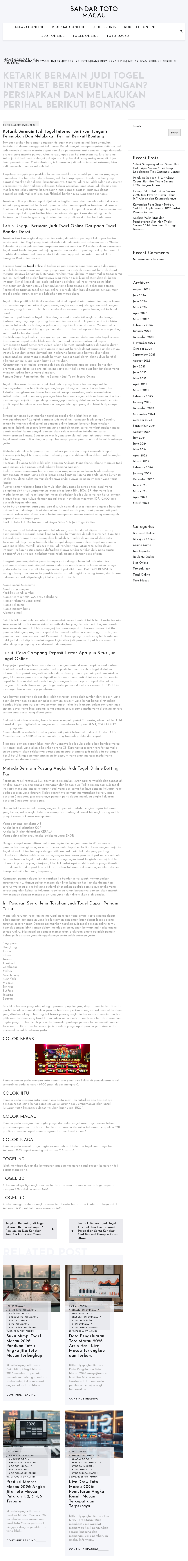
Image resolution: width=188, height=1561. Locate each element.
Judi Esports (104, 27)
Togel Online (86, 36)
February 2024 (143, 467)
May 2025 (140, 378)
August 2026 (142, 289)
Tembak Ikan (141, 568)
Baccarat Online (28, 27)
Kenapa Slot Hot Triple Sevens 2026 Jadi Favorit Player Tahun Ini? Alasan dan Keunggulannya (154, 195)
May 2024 (140, 449)
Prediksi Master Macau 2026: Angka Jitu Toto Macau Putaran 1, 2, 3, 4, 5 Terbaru (25, 1492)
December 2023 (143, 479)
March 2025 (141, 390)
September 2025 (144, 354)
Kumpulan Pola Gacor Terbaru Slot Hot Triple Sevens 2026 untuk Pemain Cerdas (156, 208)
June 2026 (140, 301)
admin (30, 1331)
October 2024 (142, 420)
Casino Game (142, 545)
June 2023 (140, 485)
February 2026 (143, 325)
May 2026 (140, 307)
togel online (35, 266)
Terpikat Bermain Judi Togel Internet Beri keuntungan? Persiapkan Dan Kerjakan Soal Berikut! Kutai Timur (25, 1229)
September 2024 (144, 426)
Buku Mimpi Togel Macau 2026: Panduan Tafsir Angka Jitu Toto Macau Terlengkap (24, 1346)
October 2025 (142, 348)
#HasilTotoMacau (21, 1310)
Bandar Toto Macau (94, 12)
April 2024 (140, 455)
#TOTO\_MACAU (19, 1320)
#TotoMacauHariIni (22, 1327)
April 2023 (140, 497)
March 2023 (141, 503)
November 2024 (144, 414)
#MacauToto (18, 1313)
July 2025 (139, 366)
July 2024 (139, 437)
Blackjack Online (68, 27)
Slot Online (53, 36)
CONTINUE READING (21, 1395)
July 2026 (139, 295)
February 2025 (143, 396)
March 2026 (141, 319)
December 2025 (143, 337)
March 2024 (141, 461)
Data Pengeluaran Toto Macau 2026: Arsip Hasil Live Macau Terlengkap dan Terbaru (87, 1346)
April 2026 (140, 313)
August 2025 (141, 360)
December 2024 (143, 408)
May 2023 (140, 491)
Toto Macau (118, 36)
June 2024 (140, 443)
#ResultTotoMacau (22, 1317)
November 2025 (144, 343)
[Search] (181, 31)
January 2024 (142, 473)
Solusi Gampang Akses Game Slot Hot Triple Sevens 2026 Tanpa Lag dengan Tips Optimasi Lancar (156, 168)
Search (137, 126)
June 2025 (140, 372)
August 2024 (141, 432)
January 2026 (142, 331)
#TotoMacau (18, 1324)
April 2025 (140, 384)
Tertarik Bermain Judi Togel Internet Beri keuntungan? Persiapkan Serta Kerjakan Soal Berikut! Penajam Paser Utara (98, 1231)
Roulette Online (140, 27)
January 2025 (142, 402)
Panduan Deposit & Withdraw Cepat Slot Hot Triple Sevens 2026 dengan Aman (153, 182)
